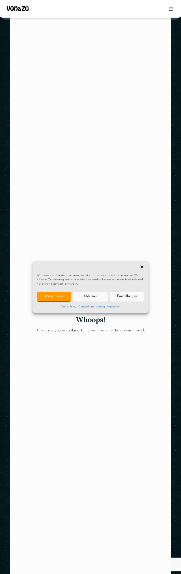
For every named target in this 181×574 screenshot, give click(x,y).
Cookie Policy (68, 306)
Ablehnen (90, 296)
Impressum (113, 306)
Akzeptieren (54, 296)
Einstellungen (127, 296)
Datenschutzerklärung (91, 306)
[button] (142, 266)
